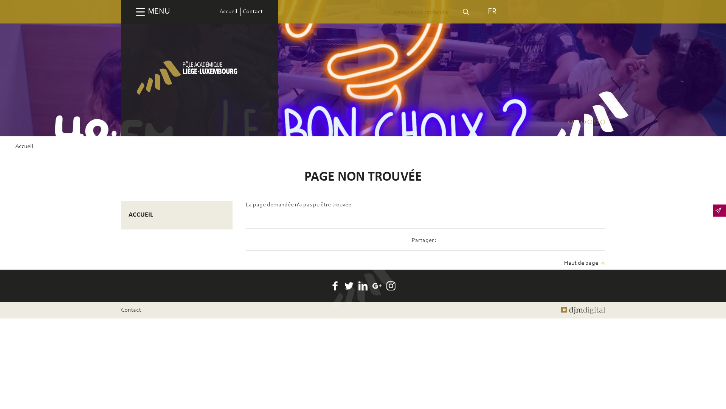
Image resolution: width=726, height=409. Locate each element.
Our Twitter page (349, 286)
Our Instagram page (391, 286)
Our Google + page (377, 286)
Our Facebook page (335, 286)
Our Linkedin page (363, 286)
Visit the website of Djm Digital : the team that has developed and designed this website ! (583, 310)
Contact (253, 12)
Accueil (228, 12)
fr (492, 12)
